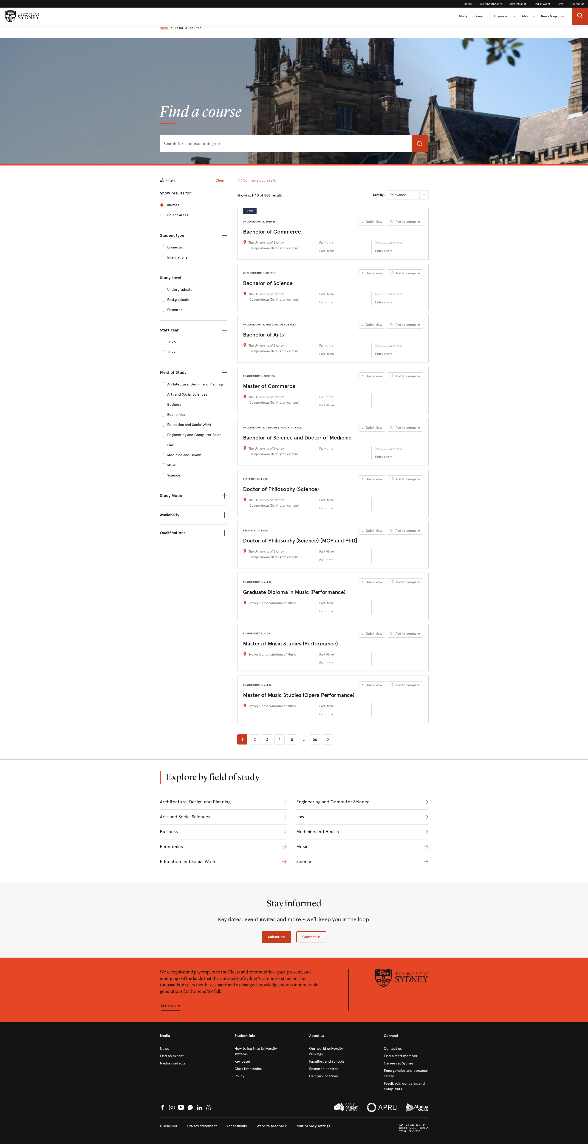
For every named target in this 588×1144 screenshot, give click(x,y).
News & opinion (552, 16)
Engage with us (504, 16)
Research (480, 16)
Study (463, 16)
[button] (580, 16)
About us (528, 16)
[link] (468, 4)
